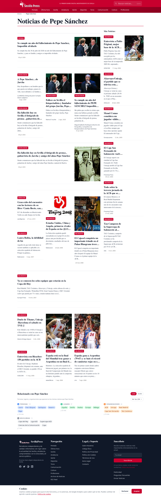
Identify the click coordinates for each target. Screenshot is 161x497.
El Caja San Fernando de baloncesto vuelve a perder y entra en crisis (112, 154)
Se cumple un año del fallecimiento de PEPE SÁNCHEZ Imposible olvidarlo (85, 104)
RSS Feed (54, 479)
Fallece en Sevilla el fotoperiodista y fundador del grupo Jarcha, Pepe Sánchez (58, 104)
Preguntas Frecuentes (122, 475)
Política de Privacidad (90, 452)
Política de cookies (44, 494)
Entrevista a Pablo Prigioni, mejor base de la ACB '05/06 (113, 45)
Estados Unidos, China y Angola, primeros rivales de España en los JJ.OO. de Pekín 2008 (58, 227)
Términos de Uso (88, 458)
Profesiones (125, 10)
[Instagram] (28, 466)
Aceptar (137, 491)
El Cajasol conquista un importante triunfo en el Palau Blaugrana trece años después (86, 242)
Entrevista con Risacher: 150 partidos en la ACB (29, 358)
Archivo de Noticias (58, 476)
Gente (74, 10)
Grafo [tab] (140, 394)
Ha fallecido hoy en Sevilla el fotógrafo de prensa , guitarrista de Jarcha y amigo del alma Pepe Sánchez (29, 118)
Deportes (83, 10)
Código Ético (86, 449)
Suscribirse (128, 460)
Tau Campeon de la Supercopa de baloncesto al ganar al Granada (113, 228)
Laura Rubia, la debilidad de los (30, 239)
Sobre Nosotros (88, 446)
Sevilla (55, 10)
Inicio (19, 14)
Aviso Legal (86, 461)
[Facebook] (20, 466)
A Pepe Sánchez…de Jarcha (27, 80)
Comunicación (103, 10)
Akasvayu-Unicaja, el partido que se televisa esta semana (113, 83)
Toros (92, 10)
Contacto (85, 464)
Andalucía (65, 10)
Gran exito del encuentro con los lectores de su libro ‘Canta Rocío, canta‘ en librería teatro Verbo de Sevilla (30, 208)
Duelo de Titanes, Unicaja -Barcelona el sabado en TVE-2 (30, 322)
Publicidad (118, 472)
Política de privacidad (128, 467)
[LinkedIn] (32, 466)
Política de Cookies (89, 455)
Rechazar (125, 491)
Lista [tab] (133, 394)
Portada (35, 10)
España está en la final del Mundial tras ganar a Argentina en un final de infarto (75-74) (58, 360)
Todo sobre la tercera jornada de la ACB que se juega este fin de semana (113, 193)
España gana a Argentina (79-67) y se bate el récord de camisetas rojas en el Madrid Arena (87, 360)
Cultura (114, 10)
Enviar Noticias (119, 478)
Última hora (45, 10)
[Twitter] (24, 466)
